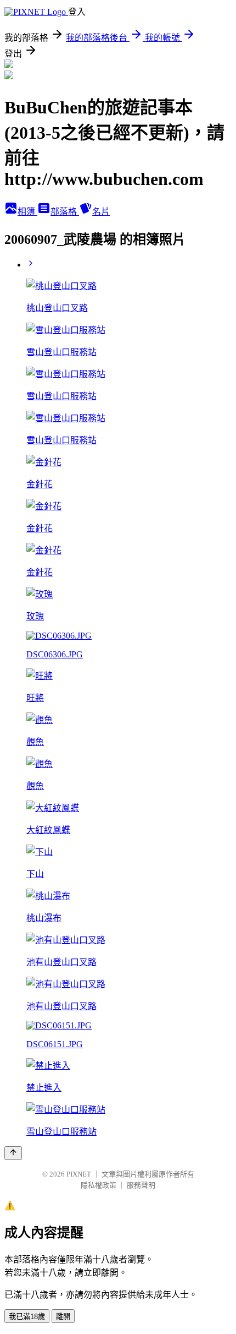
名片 (101, 211)
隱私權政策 (98, 1185)
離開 (63, 1317)
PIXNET (78, 1174)
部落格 (64, 211)
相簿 (27, 211)
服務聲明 (141, 1185)
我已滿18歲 (27, 1317)
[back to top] (13, 1153)
